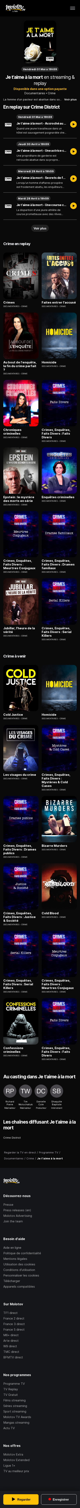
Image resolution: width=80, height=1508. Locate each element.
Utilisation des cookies (19, 1264)
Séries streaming (15, 1406)
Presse (8, 1205)
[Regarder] (73, 124)
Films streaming (14, 1400)
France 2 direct (13, 1318)
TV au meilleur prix (16, 1471)
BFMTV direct (13, 1357)
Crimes (9, 302)
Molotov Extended (16, 1460)
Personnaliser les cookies (21, 1275)
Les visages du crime (19, 775)
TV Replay (10, 1389)
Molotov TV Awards (17, 1417)
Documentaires (34, 93)
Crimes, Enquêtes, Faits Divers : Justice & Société (19, 917)
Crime (52, 93)
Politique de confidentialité (22, 1253)
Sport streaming (14, 1411)
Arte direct (11, 1341)
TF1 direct (10, 1313)
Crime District (12, 1137)
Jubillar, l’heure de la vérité (19, 630)
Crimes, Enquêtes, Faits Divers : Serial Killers (56, 632)
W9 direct (10, 1346)
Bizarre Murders (54, 846)
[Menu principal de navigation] (72, 8)
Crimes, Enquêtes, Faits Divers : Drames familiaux (58, 564)
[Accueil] (15, 8)
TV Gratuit (10, 1395)
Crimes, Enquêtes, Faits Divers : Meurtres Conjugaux (19, 564)
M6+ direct (11, 1335)
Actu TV (9, 1428)
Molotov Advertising (17, 1216)
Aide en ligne (12, 1248)
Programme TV (14, 1384)
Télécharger (11, 1281)
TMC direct (11, 1352)
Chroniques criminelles (12, 431)
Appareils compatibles (19, 1286)
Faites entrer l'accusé (59, 302)
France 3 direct (14, 1324)
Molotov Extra (13, 1454)
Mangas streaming (16, 1422)
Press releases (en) (17, 1210)
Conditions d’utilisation (19, 1270)
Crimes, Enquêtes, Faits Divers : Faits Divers (56, 433)
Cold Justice (13, 715)
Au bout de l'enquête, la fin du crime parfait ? (20, 366)
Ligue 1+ (9, 1465)
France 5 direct (14, 1329)
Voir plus (70, 99)
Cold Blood (50, 913)
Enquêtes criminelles (58, 497)
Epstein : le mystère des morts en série (18, 499)
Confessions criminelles (13, 1050)
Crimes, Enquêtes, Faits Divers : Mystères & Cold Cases (56, 780)
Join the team (13, 1221)
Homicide (49, 362)
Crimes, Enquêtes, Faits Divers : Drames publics (19, 849)
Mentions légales (15, 1259)
